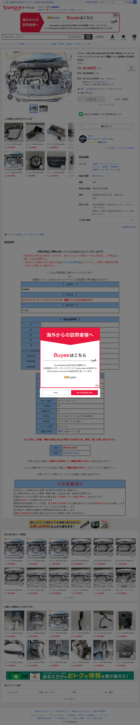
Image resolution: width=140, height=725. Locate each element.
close (55, 392)
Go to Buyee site (84, 392)
